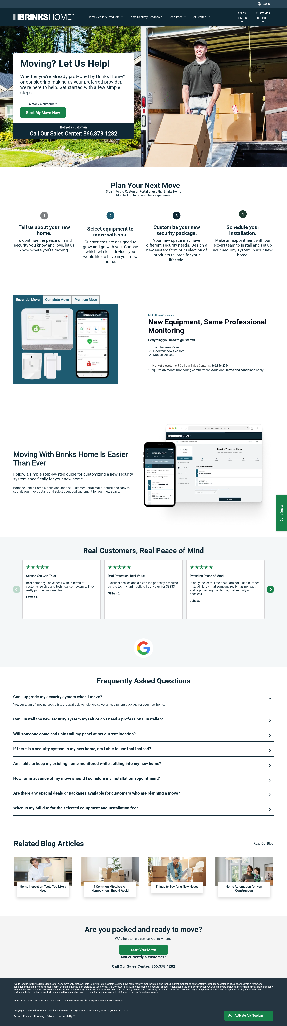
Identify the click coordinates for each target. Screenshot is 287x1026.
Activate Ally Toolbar (249, 1015)
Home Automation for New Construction (244, 888)
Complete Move (57, 300)
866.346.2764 (220, 365)
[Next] (270, 589)
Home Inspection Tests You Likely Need (43, 888)
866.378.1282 (100, 133)
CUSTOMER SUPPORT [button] (263, 16)
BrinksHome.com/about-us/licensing (139, 992)
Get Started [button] (199, 17)
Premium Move (86, 300)
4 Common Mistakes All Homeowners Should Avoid (110, 888)
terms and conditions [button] (240, 370)
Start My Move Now (43, 112)
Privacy (27, 1016)
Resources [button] (176, 17)
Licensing (39, 1016)
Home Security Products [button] (104, 17)
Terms (17, 1016)
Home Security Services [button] (144, 17)
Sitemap (51, 1016)
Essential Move (28, 300)
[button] (264, 4)
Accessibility (66, 1016)
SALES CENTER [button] (242, 16)
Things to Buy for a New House (177, 886)
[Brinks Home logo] (45, 17)
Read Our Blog (263, 843)
